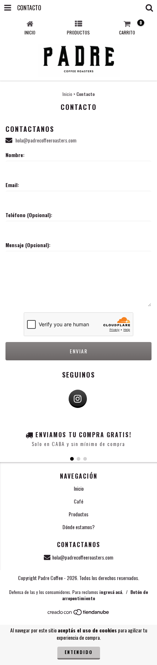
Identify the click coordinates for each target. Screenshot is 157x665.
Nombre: (14, 155)
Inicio (67, 94)
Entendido (79, 652)
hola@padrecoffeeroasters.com (45, 140)
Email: (12, 185)
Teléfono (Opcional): (28, 215)
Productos (78, 514)
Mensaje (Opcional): (27, 245)
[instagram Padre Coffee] (78, 399)
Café (78, 501)
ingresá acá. (111, 592)
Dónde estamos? (78, 527)
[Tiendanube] (79, 614)
